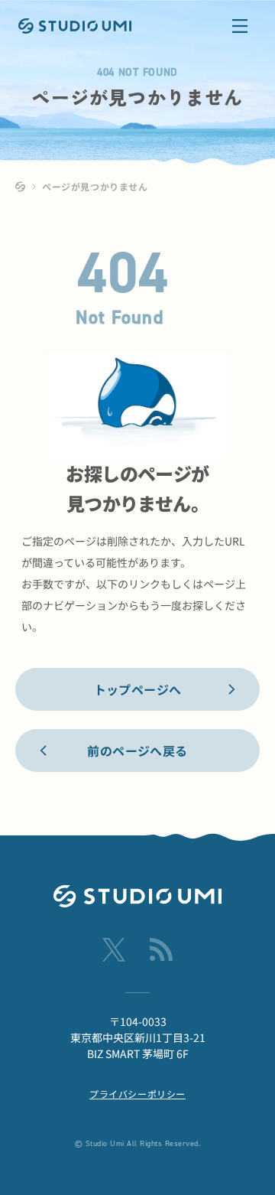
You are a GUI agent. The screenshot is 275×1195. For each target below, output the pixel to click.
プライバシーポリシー (137, 1093)
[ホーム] (20, 186)
